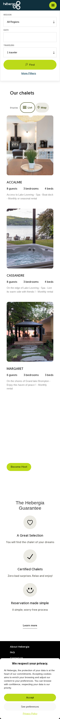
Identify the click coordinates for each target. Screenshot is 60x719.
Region (8, 15)
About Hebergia (19, 647)
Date (6, 30)
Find (32, 65)
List (30, 107)
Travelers (9, 46)
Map (43, 107)
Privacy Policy (30, 713)
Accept (30, 697)
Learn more (30, 625)
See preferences (30, 706)
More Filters (28, 73)
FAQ (12, 652)
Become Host (19, 467)
